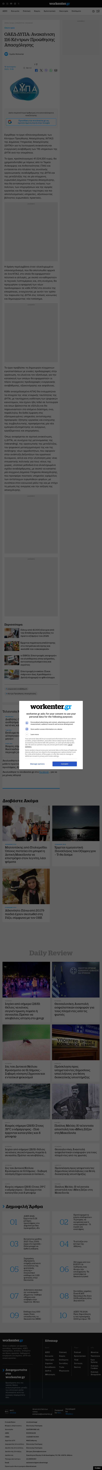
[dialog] (51, 735)
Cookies (98, 1468)
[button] (51, 734)
